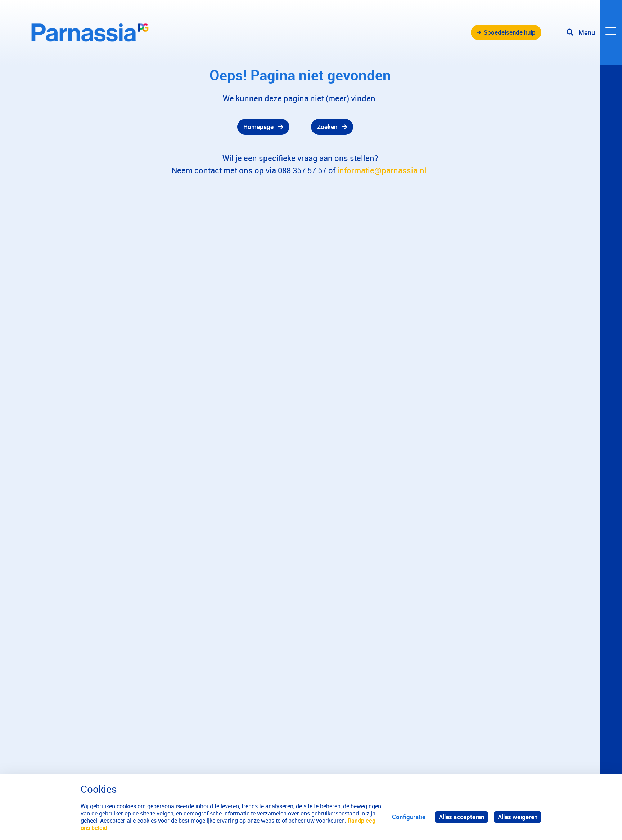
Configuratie (408, 817)
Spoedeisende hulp (510, 32)
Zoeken (327, 127)
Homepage (258, 127)
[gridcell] (159, 127)
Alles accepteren (461, 817)
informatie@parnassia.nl (382, 170)
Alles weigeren (517, 817)
